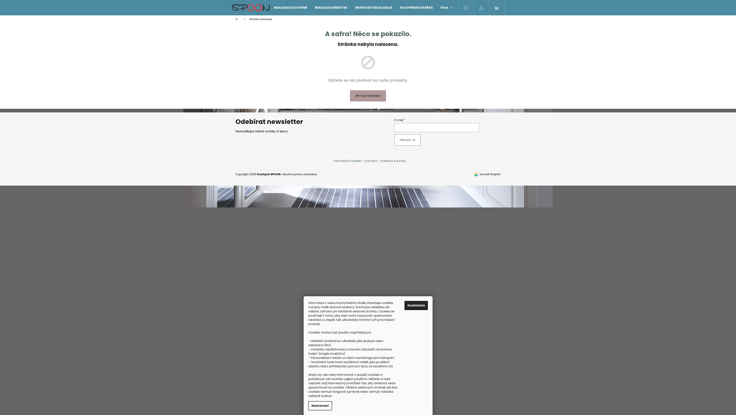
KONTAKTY (371, 161)
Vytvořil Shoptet (490, 174)
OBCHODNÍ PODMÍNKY (348, 161)
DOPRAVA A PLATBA (393, 161)
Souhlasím (416, 305)
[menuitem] (290, 7)
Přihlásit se (407, 140)
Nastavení (320, 405)
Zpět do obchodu (368, 96)
